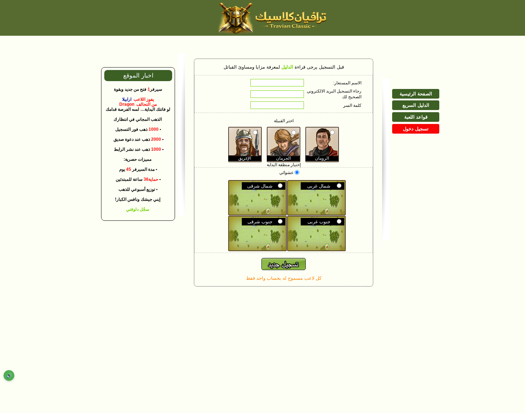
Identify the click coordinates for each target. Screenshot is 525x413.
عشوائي (287, 172)
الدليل (287, 67)
